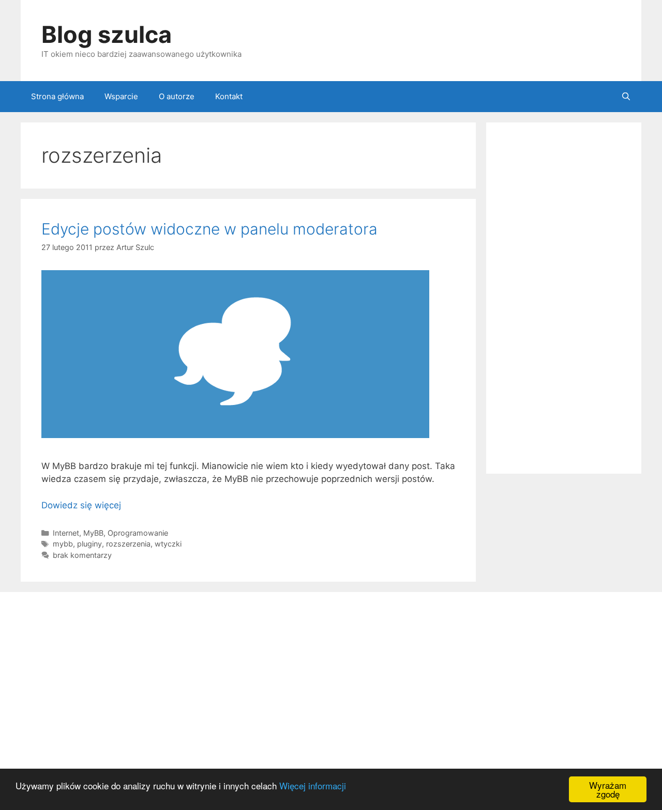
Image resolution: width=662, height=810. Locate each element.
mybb (63, 543)
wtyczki (168, 543)
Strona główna (57, 96)
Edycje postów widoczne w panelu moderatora (209, 229)
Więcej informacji (312, 785)
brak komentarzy (82, 555)
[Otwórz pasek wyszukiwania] (626, 96)
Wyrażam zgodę (607, 789)
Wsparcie (121, 96)
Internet (66, 532)
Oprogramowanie (138, 532)
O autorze (176, 96)
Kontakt (229, 96)
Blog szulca (106, 34)
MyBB (93, 532)
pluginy (89, 543)
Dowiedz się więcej (81, 505)
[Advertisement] (564, 298)
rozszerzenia (128, 543)
